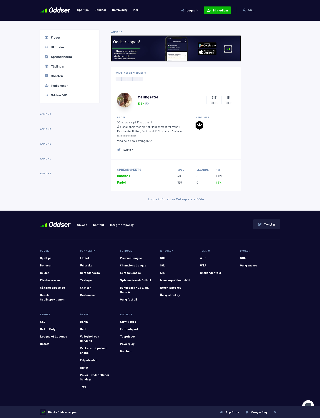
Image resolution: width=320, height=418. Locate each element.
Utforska (57, 47)
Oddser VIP (59, 95)
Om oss (82, 224)
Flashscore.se (50, 280)
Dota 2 (44, 343)
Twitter (127, 149)
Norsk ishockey (170, 287)
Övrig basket (248, 265)
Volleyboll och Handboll (89, 339)
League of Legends (53, 336)
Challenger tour (210, 272)
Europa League (130, 272)
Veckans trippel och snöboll (93, 350)
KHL (163, 272)
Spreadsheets (61, 57)
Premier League (131, 258)
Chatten (57, 76)
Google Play (259, 412)
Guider (44, 272)
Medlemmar (59, 85)
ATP (203, 258)
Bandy (84, 321)
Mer (135, 9)
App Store (232, 412)
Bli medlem (220, 10)
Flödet (55, 37)
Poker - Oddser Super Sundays (94, 377)
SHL (163, 265)
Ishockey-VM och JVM (175, 280)
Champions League (133, 265)
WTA (203, 265)
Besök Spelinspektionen (52, 297)
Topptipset (127, 336)
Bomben (125, 351)
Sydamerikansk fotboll (135, 280)
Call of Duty (48, 329)
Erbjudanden (88, 360)
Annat (84, 367)
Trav (83, 386)
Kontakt (98, 224)
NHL (163, 258)
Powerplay (127, 343)
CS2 (42, 321)
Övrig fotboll (128, 299)
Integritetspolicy (122, 224)
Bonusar (100, 9)
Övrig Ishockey (170, 295)
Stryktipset (128, 321)
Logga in (192, 10)
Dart (83, 329)
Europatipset (129, 329)
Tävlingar (58, 66)
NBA (243, 258)
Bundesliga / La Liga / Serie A (135, 290)
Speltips (83, 9)
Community (119, 9)
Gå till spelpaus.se (52, 287)
